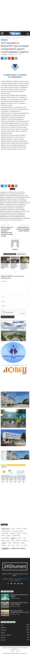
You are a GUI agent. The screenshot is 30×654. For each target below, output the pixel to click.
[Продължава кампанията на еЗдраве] (5, 597)
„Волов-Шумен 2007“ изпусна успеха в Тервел (19, 603)
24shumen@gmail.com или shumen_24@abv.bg (19, 579)
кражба (3, 540)
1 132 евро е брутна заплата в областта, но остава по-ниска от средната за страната (24, 266)
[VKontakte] (18, 583)
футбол (25, 545)
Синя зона (25, 533)
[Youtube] (21, 583)
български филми (16, 535)
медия (7, 540)
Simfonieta (25, 528)
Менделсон (12, 533)
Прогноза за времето (6, 635)
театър (17, 545)
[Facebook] (8, 583)
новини (4, 543)
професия (4, 545)
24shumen (6, 528)
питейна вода (16, 542)
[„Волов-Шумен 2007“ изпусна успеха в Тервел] (5, 605)
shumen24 (19, 528)
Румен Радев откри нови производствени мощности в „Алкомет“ (14, 266)
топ (21, 545)
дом (1, 37)
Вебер (21, 531)
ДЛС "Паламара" (5, 533)
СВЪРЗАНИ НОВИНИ (10, 254)
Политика (3, 637)
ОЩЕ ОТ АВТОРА (21, 254)
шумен (5, 548)
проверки (23, 542)
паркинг (9, 542)
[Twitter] (12, 583)
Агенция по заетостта (6, 531)
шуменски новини (18, 548)
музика (12, 540)
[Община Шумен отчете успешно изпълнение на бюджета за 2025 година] (5, 260)
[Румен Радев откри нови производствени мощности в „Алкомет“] (15, 260)
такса (13, 545)
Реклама (18, 650)
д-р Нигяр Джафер (5, 538)
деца (13, 538)
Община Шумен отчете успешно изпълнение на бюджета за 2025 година (5, 266)
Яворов (3, 535)
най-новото (18, 540)
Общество (3, 627)
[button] (27, 33)
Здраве (2, 632)
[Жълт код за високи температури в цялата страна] (5, 613)
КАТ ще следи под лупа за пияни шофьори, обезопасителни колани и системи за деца (7, 231)
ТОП (2, 625)
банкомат (9, 535)
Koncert (13, 528)
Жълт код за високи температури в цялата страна (19, 611)
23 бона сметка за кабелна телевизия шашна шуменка (22, 229)
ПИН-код (19, 533)
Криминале (3, 630)
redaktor (4, 54)
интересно (19, 538)
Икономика (6, 37)
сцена (9, 545)
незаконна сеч (25, 540)
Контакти (12, 650)
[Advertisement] (15, 16)
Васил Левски (15, 531)
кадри (24, 538)
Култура (3, 640)
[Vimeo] (15, 583)
